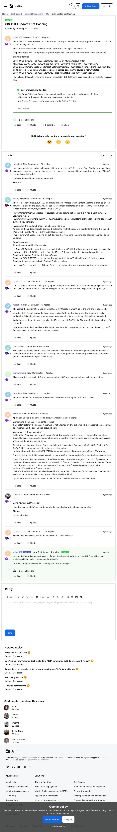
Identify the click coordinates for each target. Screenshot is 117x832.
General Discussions (34, 14)
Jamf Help (11, 782)
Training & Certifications (17, 786)
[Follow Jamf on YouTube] (18, 767)
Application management (46, 795)
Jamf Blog (11, 795)
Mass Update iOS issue (16, 652)
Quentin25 (18, 494)
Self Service (79, 782)
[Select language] (78, 6)
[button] (5, 7)
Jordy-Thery (17, 731)
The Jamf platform (43, 782)
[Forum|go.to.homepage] (16, 6)
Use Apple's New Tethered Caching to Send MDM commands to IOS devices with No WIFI (47, 661)
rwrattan (17, 413)
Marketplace (12, 800)
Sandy (16, 198)
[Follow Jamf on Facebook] (30, 767)
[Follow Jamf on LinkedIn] (13, 767)
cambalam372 (19, 373)
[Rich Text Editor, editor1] (58, 614)
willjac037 (17, 37)
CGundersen (19, 346)
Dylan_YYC (18, 281)
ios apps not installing (15, 685)
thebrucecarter (19, 739)
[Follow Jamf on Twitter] (7, 767)
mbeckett (17, 164)
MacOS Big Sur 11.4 (14, 677)
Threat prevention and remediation (90, 795)
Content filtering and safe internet (89, 800)
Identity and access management (89, 786)
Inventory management (46, 800)
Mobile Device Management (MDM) (51, 791)
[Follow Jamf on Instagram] (24, 767)
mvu (14, 706)
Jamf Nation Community (17, 791)
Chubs (15, 714)
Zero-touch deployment (46, 786)
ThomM (15, 723)
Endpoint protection (83, 791)
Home (5, 14)
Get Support (16, 14)
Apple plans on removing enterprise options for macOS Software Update (40, 669)
